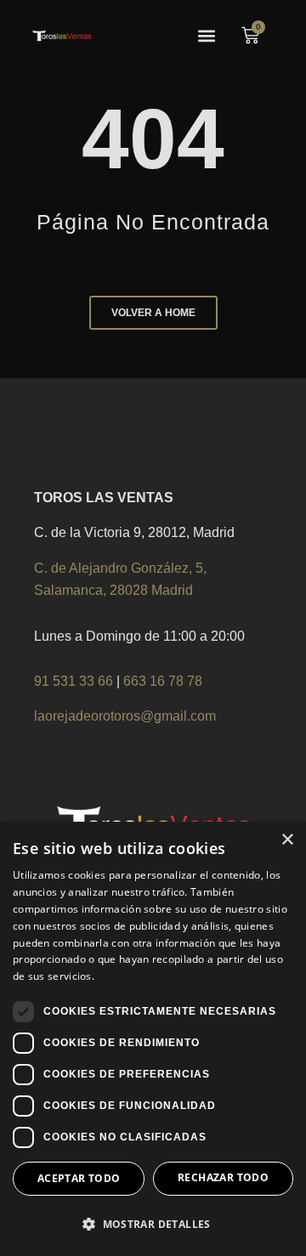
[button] (206, 35)
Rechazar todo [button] (223, 1177)
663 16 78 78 (162, 681)
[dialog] (153, 1039)
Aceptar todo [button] (79, 1178)
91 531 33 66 (75, 681)
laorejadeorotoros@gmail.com (125, 716)
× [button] (286, 840)
